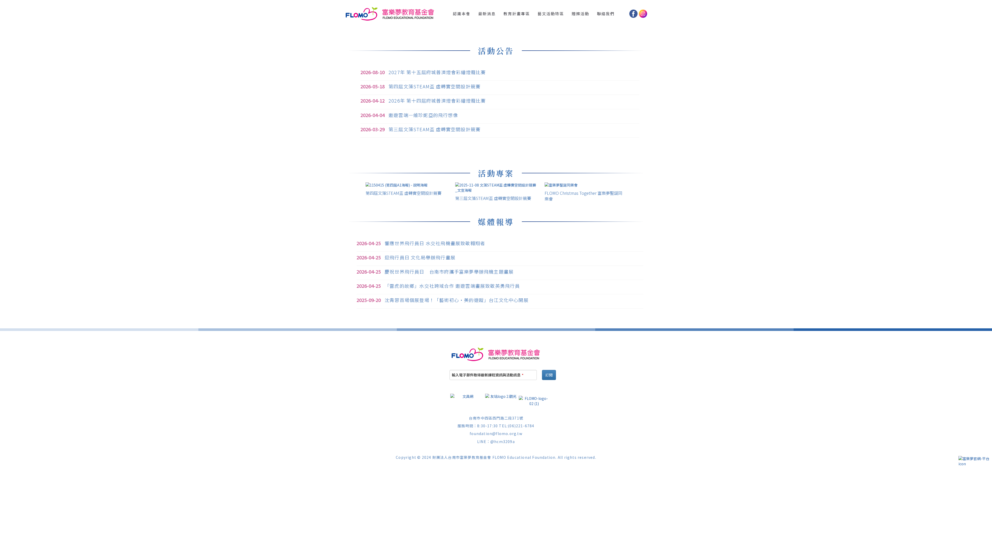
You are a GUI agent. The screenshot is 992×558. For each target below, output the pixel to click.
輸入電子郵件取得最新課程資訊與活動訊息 (487, 374)
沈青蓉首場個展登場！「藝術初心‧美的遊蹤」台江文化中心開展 (457, 300)
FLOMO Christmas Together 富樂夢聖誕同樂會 (583, 196)
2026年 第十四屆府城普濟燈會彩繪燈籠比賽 (437, 100)
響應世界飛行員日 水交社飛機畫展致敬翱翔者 (435, 243)
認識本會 (461, 13)
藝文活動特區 (551, 13)
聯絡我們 (606, 13)
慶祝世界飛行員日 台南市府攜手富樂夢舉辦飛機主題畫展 (449, 271)
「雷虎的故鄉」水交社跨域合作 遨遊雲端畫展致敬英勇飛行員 (452, 285)
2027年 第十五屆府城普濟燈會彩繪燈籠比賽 (437, 72)
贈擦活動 (580, 13)
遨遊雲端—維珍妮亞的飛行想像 (423, 115)
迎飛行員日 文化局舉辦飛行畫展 (420, 257)
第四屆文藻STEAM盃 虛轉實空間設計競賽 (435, 86)
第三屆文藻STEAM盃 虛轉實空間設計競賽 (435, 129)
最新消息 (487, 13)
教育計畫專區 (516, 13)
